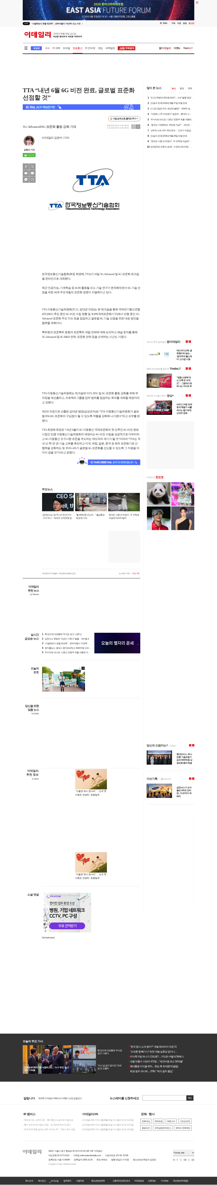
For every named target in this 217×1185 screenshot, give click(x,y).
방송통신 (77, 48)
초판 (185, 23)
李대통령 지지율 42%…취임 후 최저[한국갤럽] (153, 1066)
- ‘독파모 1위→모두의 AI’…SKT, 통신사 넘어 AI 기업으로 (48, 1120)
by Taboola (34, 594)
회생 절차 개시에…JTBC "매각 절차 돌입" (150, 1071)
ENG (165, 23)
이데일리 (53, 35)
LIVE (26, 23)
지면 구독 (135, 573)
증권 (182, 88)
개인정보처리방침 (180, 1180)
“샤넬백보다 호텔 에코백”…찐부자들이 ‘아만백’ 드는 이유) (69, 643)
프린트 (32, 173)
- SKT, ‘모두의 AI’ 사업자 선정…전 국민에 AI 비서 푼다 (47, 1124)
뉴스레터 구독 (124, 573)
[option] (82, 23)
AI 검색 (36, 48)
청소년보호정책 (98, 1180)
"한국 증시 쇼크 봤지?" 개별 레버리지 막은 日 (152, 1046)
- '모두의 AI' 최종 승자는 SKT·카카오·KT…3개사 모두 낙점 (49, 1129)
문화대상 (146, 1121)
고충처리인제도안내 (121, 1180)
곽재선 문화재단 (182, 1128)
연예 (190, 88)
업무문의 (67, 1180)
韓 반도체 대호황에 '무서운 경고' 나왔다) (61, 634)
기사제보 (164, 1180)
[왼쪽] (80, 668)
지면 (179, 23)
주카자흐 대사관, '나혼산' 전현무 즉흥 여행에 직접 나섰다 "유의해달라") (75, 652)
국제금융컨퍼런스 (162, 1128)
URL (32, 179)
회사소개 (29, 1180)
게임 (100, 48)
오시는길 (54, 1180)
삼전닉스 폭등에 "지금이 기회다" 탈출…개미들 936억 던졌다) (71, 639)
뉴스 (174, 88)
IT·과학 (56, 48)
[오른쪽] (83, 668)
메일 (26, 173)
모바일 (66, 48)
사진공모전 (185, 1121)
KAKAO (26, 179)
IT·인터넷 (90, 48)
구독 (173, 23)
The (188, 48)
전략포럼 (158, 1121)
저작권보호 (139, 1180)
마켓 (177, 48)
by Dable (35, 713)
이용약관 (80, 1180)
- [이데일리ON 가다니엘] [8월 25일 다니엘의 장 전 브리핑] (107, 1120)
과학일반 (110, 48)
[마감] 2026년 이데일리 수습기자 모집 (55, 1098)
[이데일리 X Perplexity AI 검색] (81, 107)
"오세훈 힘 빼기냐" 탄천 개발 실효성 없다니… (152, 1051)
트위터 (32, 166)
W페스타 (171, 1121)
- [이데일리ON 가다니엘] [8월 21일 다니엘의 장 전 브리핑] (107, 1129)
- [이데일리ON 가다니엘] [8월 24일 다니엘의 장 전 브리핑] (107, 1124)
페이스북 (26, 166)
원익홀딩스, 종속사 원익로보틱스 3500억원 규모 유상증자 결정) (72, 648)
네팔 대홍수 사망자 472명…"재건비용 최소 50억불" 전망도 (159, 1061)
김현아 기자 (29, 150)
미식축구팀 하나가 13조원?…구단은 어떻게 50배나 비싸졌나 (160, 1056)
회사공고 (42, 1180)
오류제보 (152, 1180)
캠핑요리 (146, 1128)
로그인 (191, 23)
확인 (190, 1098)
